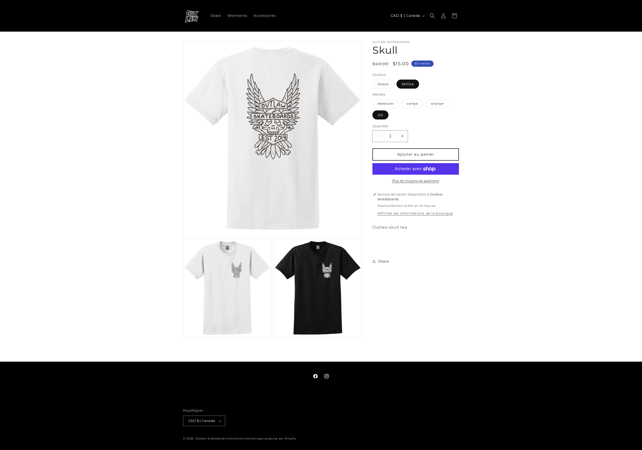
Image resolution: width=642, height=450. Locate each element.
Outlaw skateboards (210, 438)
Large (415, 104)
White (408, 84)
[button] (432, 15)
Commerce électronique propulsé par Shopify (261, 438)
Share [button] (383, 261)
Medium (388, 104)
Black (386, 85)
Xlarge (440, 104)
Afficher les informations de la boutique (415, 213)
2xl (380, 115)
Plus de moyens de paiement (415, 181)
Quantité (380, 126)
